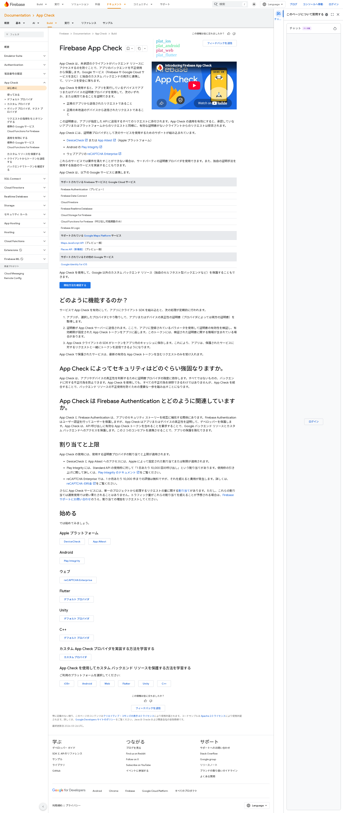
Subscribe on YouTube (138, 765)
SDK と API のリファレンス (67, 753)
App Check (45, 15)
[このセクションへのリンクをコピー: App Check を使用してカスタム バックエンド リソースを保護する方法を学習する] (194, 668)
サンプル (108, 23)
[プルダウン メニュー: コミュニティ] (152, 4)
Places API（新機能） (73, 249)
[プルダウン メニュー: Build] (47, 4)
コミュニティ (140, 4)
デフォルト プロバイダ (76, 599)
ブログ (293, 4)
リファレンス (88, 23)
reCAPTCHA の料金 (79, 483)
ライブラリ (58, 765)
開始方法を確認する (75, 285)
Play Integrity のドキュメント (117, 472)
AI (34, 23)
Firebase (64, 33)
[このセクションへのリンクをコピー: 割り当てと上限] (103, 445)
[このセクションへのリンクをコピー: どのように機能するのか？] (131, 301)
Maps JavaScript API (72, 243)
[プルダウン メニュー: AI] (39, 23)
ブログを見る (133, 747)
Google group (208, 759)
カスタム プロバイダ (75, 657)
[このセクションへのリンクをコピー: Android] (76, 552)
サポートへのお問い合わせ (215, 747)
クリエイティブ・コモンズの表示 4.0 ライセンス (128, 716)
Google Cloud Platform (155, 790)
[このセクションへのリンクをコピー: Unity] (71, 610)
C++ (164, 683)
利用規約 (57, 805)
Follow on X (132, 759)
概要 (6, 23)
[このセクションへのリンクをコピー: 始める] (80, 514)
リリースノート (208, 765)
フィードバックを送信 (219, 43)
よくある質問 (207, 776)
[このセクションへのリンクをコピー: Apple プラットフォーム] (102, 533)
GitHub (56, 770)
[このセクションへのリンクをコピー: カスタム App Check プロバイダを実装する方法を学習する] (157, 649)
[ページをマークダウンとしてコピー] (139, 49)
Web (107, 683)
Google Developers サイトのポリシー (95, 719)
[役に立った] (228, 33)
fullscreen (332, 14)
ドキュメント (114, 4)
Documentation (17, 15)
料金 (97, 4)
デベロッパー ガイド (63, 747)
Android (87, 683)
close (338, 14)
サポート (165, 4)
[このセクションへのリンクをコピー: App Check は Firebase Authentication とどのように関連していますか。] (74, 408)
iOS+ (67, 683)
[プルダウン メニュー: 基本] (25, 23)
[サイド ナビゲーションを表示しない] (43, 806)
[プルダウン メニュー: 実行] (63, 4)
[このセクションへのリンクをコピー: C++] (70, 630)
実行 (56, 4)
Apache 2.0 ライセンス (213, 716)
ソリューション (80, 4)
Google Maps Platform (97, 235)
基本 (18, 23)
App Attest (105, 140)
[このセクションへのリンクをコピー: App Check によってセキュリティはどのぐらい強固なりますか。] (229, 369)
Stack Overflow (209, 753)
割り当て (184, 491)
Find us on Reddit (135, 753)
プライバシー (73, 805)
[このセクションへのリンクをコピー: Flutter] (73, 591)
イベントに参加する (137, 770)
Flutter (126, 683)
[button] (21, 56)
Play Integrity (89, 147)
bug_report (326, 14)
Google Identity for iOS (74, 264)
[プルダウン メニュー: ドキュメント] (126, 4)
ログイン (334, 4)
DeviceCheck (75, 140)
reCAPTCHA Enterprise (102, 154)
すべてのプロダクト (186, 790)
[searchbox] (24, 34)
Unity (146, 683)
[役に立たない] (234, 33)
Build (40, 4)
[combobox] (230, 4)
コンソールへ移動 (313, 4)
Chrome (113, 790)
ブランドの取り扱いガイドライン (219, 770)
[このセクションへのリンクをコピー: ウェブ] (73, 572)
